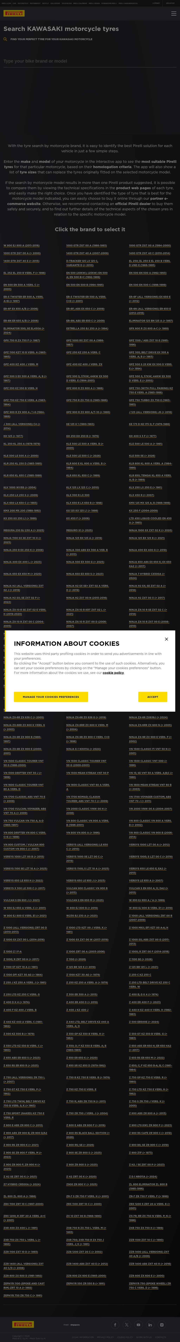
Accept (152, 697)
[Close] (166, 639)
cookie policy (113, 673)
